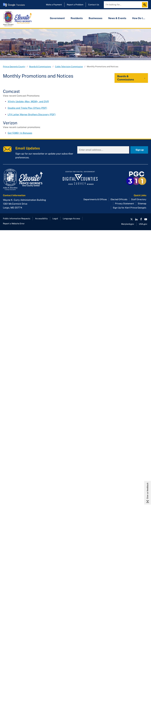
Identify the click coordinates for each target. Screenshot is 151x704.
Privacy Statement (124, 203)
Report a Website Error (13, 223)
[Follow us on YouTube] (145, 219)
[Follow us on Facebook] (141, 219)
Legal (55, 218)
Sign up (140, 149)
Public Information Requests (16, 218)
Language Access (71, 218)
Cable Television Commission (69, 66)
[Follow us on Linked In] (136, 219)
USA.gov (143, 224)
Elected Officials (119, 199)
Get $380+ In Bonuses (20, 133)
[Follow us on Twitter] (131, 219)
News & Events (117, 18)
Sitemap (142, 203)
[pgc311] (26, 179)
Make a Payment (54, 4)
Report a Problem (75, 4)
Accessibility (41, 218)
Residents (77, 18)
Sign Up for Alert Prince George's (129, 207)
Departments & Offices (95, 199)
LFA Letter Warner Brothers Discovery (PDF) (32, 114)
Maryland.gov (127, 224)
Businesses (95, 18)
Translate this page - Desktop (14, 5)
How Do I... (138, 18)
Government (57, 18)
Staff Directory (138, 199)
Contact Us (93, 4)
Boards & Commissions (40, 66)
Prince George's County (14, 66)
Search (145, 5)
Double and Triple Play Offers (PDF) (27, 108)
